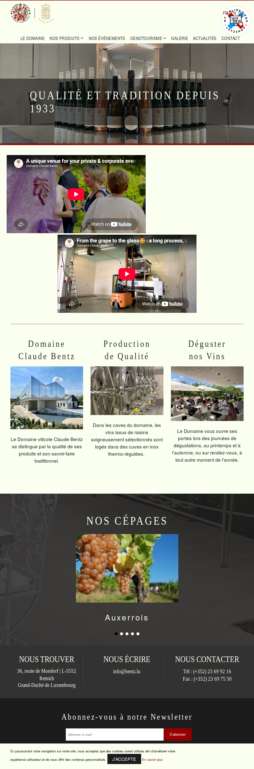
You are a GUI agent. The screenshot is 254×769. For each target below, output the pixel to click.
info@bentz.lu (126, 671)
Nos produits (65, 38)
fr (225, 13)
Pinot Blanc (127, 617)
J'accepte (124, 759)
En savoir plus (152, 759)
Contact (231, 38)
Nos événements (107, 38)
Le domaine (33, 38)
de (241, 13)
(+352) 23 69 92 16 (212, 671)
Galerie (179, 38)
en (233, 13)
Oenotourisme (146, 38)
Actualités (205, 38)
